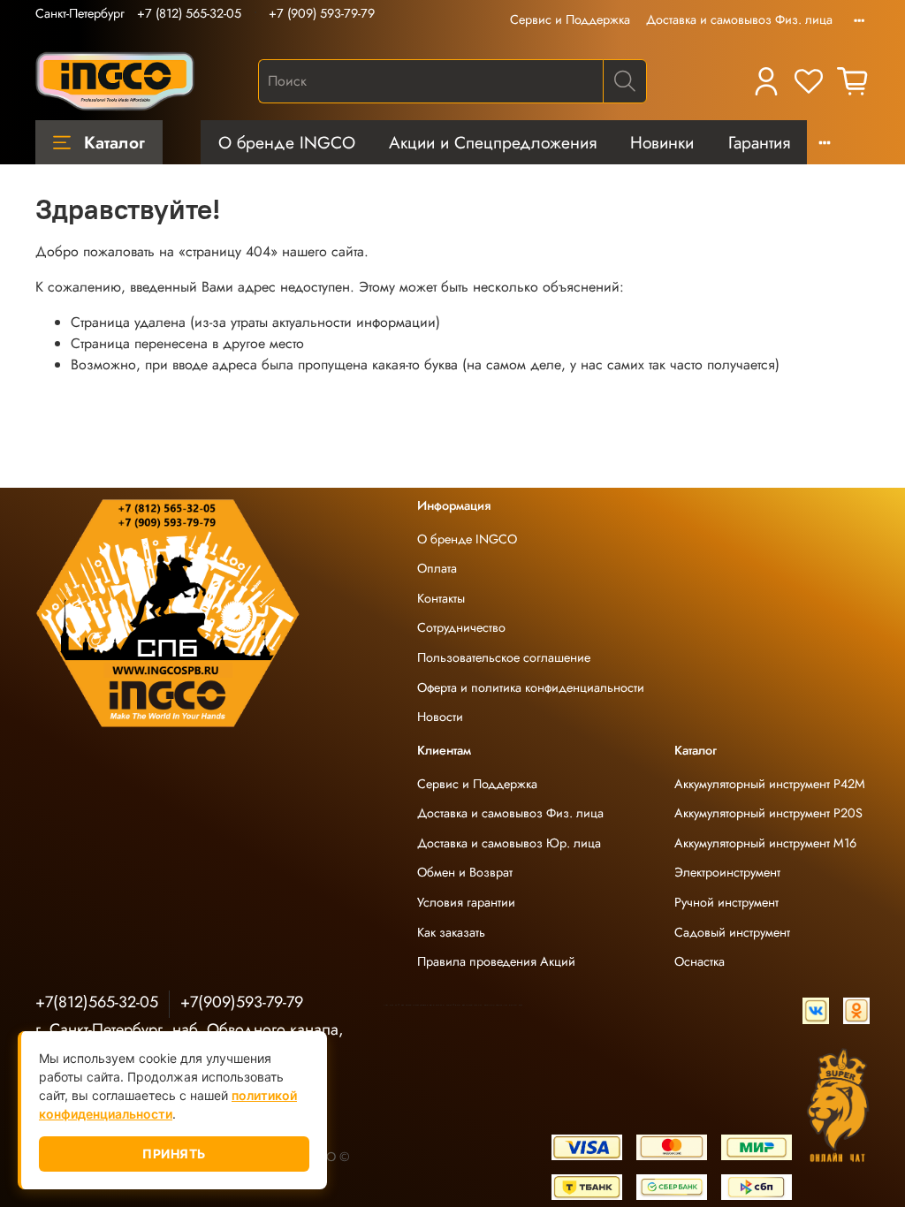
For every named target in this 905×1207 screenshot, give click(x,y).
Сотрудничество (461, 627)
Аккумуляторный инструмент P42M (769, 784)
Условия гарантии (466, 902)
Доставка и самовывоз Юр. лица (509, 843)
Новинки (662, 142)
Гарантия (759, 142)
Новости (440, 716)
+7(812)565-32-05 (96, 1002)
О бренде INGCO (286, 142)
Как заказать (451, 932)
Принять (174, 1153)
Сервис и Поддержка (570, 19)
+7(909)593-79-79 (241, 1002)
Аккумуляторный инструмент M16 (765, 843)
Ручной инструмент (726, 902)
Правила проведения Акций (496, 961)
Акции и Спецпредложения (493, 142)
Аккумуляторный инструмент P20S (768, 813)
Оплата (437, 568)
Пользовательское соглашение (503, 657)
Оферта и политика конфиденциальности (530, 687)
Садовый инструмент (732, 932)
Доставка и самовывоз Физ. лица (739, 19)
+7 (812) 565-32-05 (189, 13)
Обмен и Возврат (465, 872)
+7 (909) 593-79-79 (322, 13)
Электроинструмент (727, 872)
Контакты (441, 598)
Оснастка (699, 961)
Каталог (114, 142)
